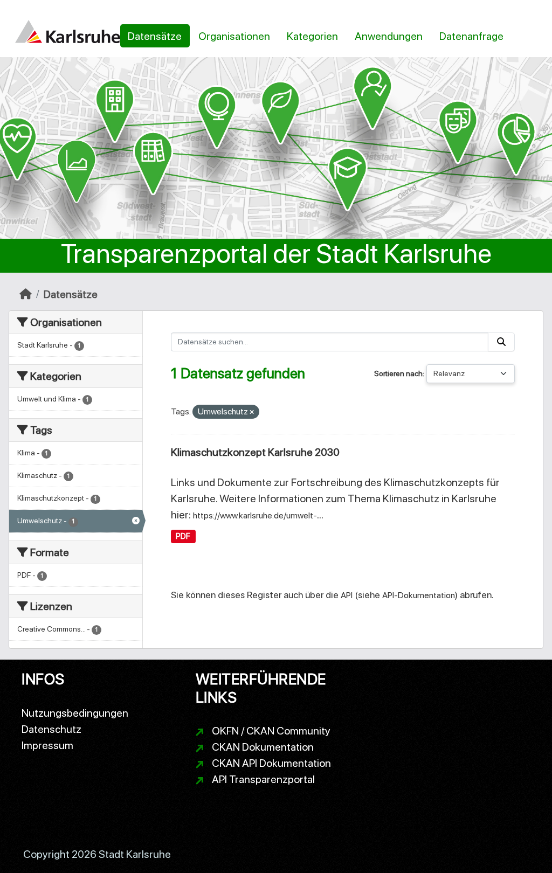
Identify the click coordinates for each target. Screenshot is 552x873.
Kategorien (312, 36)
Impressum (47, 745)
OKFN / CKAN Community (271, 730)
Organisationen (234, 36)
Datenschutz (51, 729)
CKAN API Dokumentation (271, 763)
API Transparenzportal (263, 779)
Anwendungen (389, 36)
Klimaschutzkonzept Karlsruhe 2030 (255, 452)
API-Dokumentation (418, 595)
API (347, 595)
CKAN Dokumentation (263, 746)
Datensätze (155, 36)
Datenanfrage (471, 36)
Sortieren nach (398, 373)
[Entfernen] (252, 412)
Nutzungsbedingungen (75, 712)
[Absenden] (501, 341)
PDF (183, 536)
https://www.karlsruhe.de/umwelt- (255, 515)
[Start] (25, 294)
